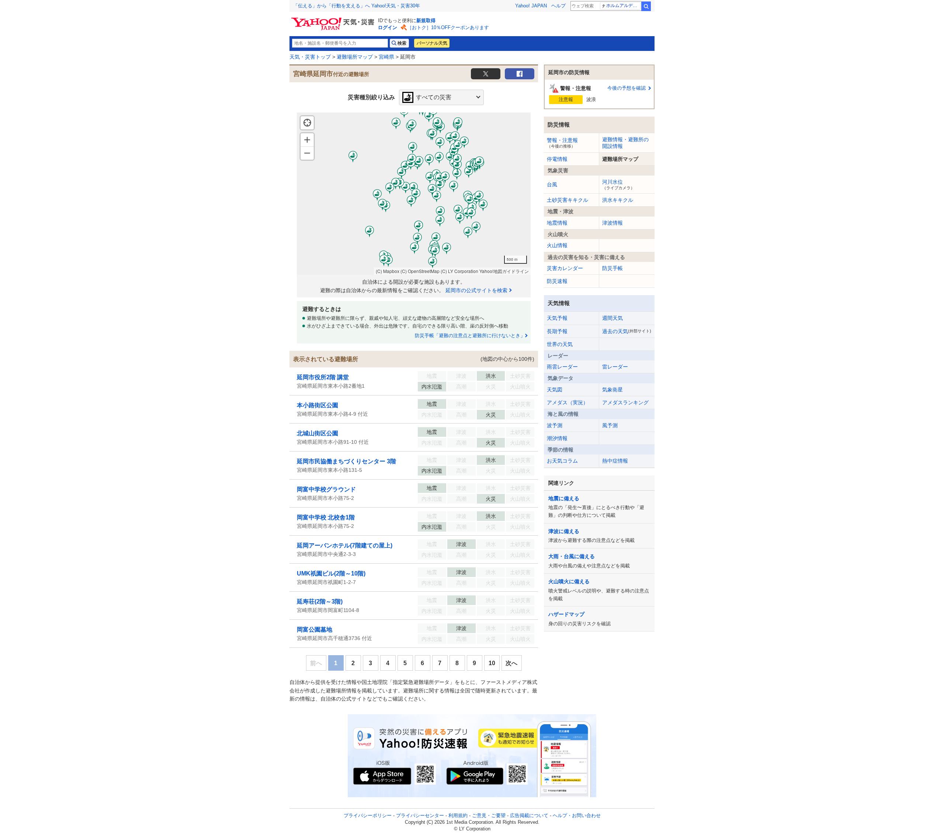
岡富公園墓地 (314, 629)
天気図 (554, 390)
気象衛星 (612, 390)
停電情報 (557, 159)
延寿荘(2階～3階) (320, 601)
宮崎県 (386, 57)
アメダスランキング (625, 402)
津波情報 (612, 223)
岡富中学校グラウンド (326, 489)
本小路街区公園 (317, 405)
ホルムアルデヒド (623, 5)
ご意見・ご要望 (489, 815)
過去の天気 (626, 331)
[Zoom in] (307, 139)
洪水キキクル (617, 200)
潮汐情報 (557, 438)
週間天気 (612, 318)
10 (492, 663)
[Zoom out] (307, 153)
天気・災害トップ (310, 57)
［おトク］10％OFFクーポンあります (448, 27)
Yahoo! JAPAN (531, 5)
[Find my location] (307, 122)
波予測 (554, 425)
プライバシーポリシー (368, 815)
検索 (646, 6)
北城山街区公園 (317, 433)
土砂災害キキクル (567, 200)
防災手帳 (612, 268)
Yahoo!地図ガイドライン (504, 271)
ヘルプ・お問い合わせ (577, 815)
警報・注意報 (562, 142)
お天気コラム (562, 461)
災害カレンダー (565, 268)
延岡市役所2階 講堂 (323, 377)
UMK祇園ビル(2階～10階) (331, 573)
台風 (552, 184)
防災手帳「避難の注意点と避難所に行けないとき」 (470, 335)
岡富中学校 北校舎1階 (326, 517)
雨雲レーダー (562, 367)
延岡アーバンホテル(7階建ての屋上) (344, 545)
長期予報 (557, 331)
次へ (511, 663)
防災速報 (557, 281)
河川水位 (618, 184)
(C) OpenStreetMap (420, 271)
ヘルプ (558, 5)
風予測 (610, 425)
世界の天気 (560, 344)
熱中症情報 (615, 461)
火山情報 (557, 245)
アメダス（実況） (567, 402)
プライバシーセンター (420, 815)
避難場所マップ (355, 57)
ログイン (387, 27)
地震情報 (557, 223)
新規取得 (425, 20)
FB (519, 73)
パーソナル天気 (432, 43)
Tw (485, 73)
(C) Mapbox (387, 271)
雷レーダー (615, 367)
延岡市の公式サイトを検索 (476, 290)
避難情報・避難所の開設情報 (625, 142)
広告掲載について (529, 815)
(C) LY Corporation (459, 271)
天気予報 (557, 318)
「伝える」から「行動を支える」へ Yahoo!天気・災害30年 (356, 5)
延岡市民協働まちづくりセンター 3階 (346, 461)
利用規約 (458, 815)
